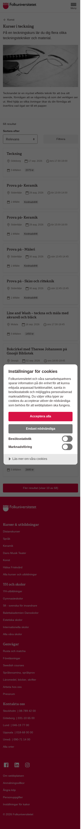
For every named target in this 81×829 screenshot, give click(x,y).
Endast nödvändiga (40, 428)
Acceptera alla (40, 416)
